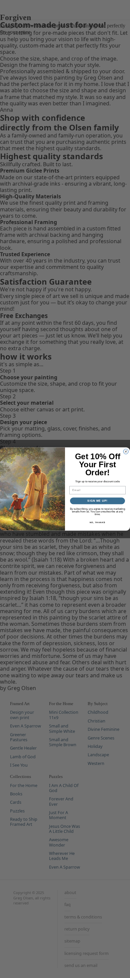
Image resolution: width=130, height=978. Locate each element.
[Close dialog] (125, 451)
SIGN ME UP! (97, 500)
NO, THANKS (98, 522)
